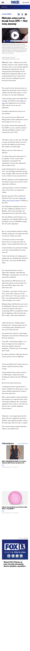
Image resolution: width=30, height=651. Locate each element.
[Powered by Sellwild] (25, 538)
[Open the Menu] (2, 2)
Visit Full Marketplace (23, 443)
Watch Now (25, 2)
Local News (6, 14)
